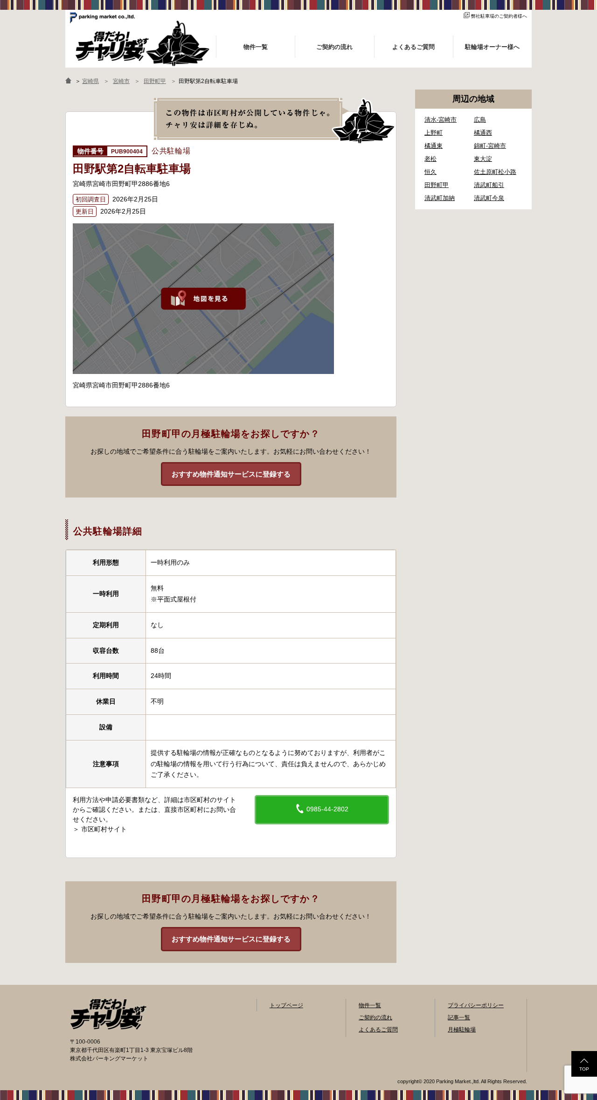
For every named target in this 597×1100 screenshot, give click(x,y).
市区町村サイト (104, 829)
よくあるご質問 (378, 1029)
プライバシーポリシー (476, 1005)
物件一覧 (370, 1005)
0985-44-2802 (326, 809)
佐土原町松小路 (495, 171)
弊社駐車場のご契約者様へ (499, 16)
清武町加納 (439, 197)
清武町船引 (489, 184)
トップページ (286, 1005)
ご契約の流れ (375, 1017)
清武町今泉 (489, 197)
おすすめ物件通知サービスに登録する (231, 474)
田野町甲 (436, 184)
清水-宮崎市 (440, 119)
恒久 (430, 171)
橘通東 (433, 145)
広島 (480, 119)
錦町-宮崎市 (490, 145)
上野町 (433, 132)
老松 (430, 158)
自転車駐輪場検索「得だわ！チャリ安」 (108, 1014)
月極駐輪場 (462, 1029)
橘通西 (483, 132)
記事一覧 (459, 1017)
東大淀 (483, 158)
